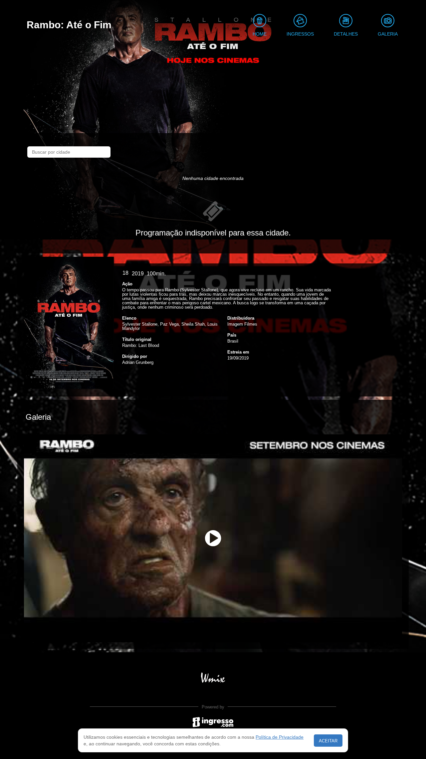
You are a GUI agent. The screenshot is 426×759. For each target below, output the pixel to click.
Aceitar (328, 740)
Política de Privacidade (280, 737)
